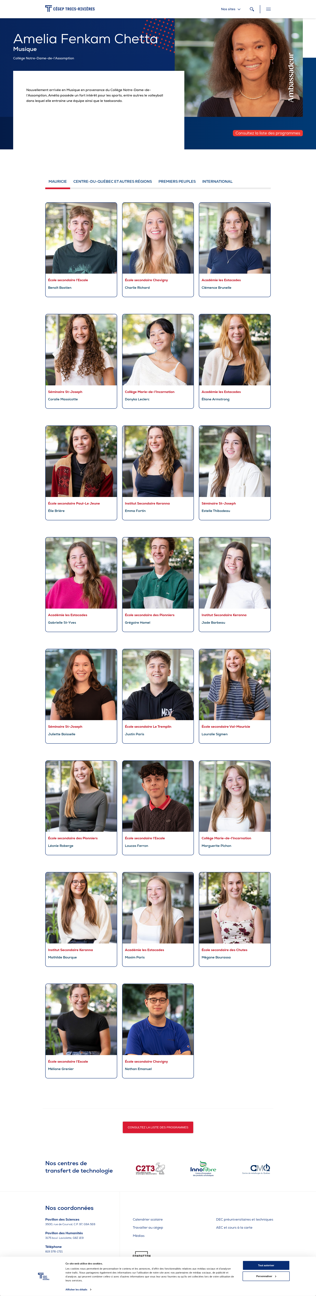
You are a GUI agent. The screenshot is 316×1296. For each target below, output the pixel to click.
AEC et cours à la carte (234, 1227)
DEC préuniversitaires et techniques (244, 1219)
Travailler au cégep (148, 1227)
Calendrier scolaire (148, 1219)
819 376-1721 (54, 1251)
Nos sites (228, 9)
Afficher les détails (76, 1289)
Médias (139, 1236)
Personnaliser (264, 1276)
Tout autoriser (266, 1265)
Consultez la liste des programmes (268, 133)
